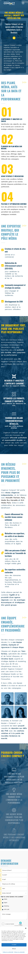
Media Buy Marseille (9, 500)
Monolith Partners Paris (15, 498)
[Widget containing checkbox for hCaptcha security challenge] (12, 924)
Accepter (14, 944)
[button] (26, 928)
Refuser (14, 948)
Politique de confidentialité (8, 952)
